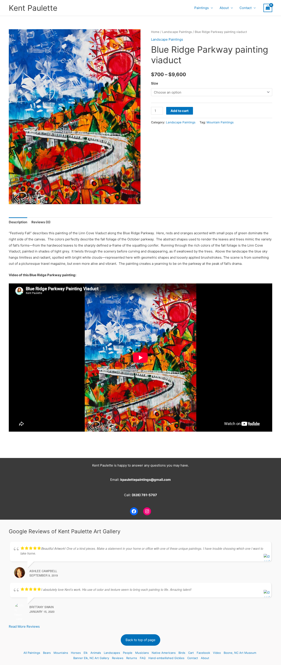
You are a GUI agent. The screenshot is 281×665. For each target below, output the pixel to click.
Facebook (203, 652)
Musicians (142, 652)
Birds (181, 652)
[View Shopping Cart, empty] (267, 8)
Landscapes (112, 652)
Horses (76, 652)
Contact (246, 8)
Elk (86, 652)
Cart (191, 652)
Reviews (117, 658)
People (127, 652)
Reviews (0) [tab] (40, 222)
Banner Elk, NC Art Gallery (91, 658)
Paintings (201, 8)
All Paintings (31, 652)
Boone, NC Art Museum (240, 652)
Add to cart (180, 111)
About (224, 8)
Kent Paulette (33, 8)
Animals (95, 652)
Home (155, 32)
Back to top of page (140, 640)
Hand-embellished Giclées (166, 658)
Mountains (61, 652)
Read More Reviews (24, 626)
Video (217, 652)
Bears (47, 652)
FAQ (143, 658)
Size (154, 83)
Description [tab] (18, 222)
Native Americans (164, 652)
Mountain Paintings (220, 122)
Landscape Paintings (177, 32)
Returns (131, 658)
